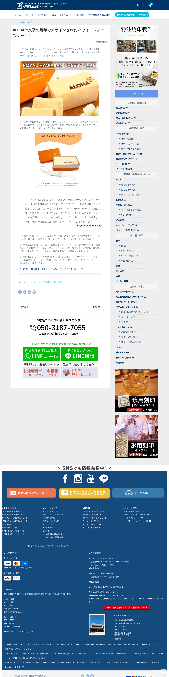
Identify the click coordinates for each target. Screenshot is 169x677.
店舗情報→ (118, 639)
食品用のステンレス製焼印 (153, 653)
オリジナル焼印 (123, 133)
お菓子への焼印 (121, 653)
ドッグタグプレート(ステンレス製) (136, 514)
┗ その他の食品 (126, 261)
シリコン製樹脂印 (50, 518)
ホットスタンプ (123, 164)
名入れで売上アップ (80, 653)
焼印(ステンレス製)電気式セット (15, 518)
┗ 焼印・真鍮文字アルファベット (134, 312)
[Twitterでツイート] (29, 292)
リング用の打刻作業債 (91, 527)
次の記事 (96, 307)
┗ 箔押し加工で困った (129, 337)
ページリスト (40, 658)
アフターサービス (44, 653)
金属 (118, 276)
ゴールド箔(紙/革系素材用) (53, 534)
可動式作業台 (48, 527)
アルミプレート (49, 524)
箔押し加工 (121, 199)
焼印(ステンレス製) (9, 527)
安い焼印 (85, 662)
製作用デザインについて (127, 302)
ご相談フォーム (47, 644)
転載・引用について (150, 644)
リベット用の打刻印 (91, 521)
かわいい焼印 (94, 662)
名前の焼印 (120, 662)
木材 (118, 266)
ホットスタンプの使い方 (127, 225)
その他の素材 (122, 281)
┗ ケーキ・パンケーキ (129, 256)
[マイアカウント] (138, 5)
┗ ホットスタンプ (127, 317)
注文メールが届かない (61, 653)
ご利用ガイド (66, 15)
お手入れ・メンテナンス (127, 307)
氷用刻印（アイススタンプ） (13, 531)
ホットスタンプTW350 (51, 511)
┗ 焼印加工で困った (128, 332)
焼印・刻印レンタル (104, 644)
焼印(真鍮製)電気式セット (12, 511)
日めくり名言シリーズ (126, 357)
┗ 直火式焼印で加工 (128, 189)
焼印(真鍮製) (7, 524)
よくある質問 (60, 644)
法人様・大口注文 (28, 653)
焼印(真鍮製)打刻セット (92, 514)
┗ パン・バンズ (126, 250)
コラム (119, 347)
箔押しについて (123, 113)
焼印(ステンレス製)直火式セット (15, 521)
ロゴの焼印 (57, 662)
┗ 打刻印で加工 (126, 215)
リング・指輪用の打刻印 (92, 524)
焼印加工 (120, 179)
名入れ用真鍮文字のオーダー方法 (131, 296)
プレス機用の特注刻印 (26, 658)
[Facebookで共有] (20, 292)
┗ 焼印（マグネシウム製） (131, 149)
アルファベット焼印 (107, 662)
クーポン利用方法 (12, 653)
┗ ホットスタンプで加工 (130, 194)
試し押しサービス (124, 352)
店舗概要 (8, 644)
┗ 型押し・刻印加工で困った (132, 342)
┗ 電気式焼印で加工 (128, 184)
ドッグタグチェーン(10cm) (133, 518)
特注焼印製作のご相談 (99, 14)
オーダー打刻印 (11, 658)
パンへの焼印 (95, 653)
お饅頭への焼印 (31, 662)
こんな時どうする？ (125, 327)
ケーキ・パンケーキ (32, 282)
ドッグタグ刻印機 (124, 169)
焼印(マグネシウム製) (51, 521)
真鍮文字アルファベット (127, 159)
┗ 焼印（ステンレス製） (130, 143)
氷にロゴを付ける (136, 653)
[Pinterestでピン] (24, 292)
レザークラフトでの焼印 (71, 662)
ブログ (27, 644)
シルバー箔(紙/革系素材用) (53, 537)
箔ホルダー (47, 531)
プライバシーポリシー (13, 649)
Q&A (54, 15)
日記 (54, 282)
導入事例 (80, 15)
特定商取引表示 (134, 644)
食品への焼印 (107, 653)
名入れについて (123, 123)
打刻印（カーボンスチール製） (130, 153)
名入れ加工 (121, 220)
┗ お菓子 (123, 245)
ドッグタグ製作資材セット (133, 511)
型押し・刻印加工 (124, 205)
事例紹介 (47, 282)
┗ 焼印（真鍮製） (127, 138)
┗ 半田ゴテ (124, 322)
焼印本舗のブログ (25, 22)
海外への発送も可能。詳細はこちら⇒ (103, 592)
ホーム (18, 15)
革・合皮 (120, 271)
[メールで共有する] (34, 292)
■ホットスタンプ (50, 508)
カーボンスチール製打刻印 (93, 511)
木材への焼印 (19, 662)
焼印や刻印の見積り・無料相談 (132, 14)
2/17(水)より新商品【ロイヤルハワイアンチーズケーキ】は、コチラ (51, 268)
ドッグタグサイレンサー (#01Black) (137, 521)
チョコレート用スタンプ (14, 667)
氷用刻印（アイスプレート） (13, 534)
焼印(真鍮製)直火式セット (12, 514)
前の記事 (24, 307)
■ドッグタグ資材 (130, 508)
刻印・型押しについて (126, 118)
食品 (60, 282)
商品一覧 (29, 15)
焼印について (122, 108)
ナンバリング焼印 (153, 662)
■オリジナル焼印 (9, 508)
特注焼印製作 (89, 644)
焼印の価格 (43, 15)
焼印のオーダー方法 (125, 291)
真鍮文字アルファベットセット (55, 514)
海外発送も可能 (120, 644)
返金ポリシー (29, 649)
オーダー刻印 (140, 662)
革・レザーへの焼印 (45, 662)
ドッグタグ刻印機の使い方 (128, 230)
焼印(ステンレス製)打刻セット (95, 518)
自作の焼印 (9, 662)
